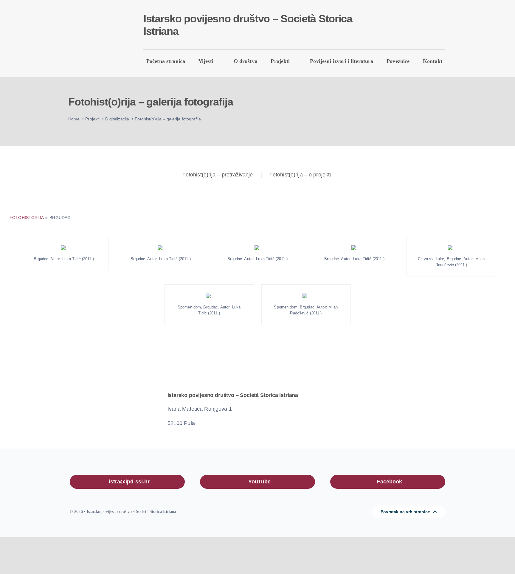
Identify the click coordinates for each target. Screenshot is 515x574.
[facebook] (396, 26)
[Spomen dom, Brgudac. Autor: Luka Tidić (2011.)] (209, 296)
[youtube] (406, 26)
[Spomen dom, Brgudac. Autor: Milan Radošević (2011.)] (306, 296)
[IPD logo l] (95, 28)
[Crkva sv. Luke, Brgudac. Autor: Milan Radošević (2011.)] (451, 247)
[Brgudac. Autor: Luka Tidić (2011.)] (63, 247)
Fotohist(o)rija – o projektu (301, 175)
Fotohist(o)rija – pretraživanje (217, 175)
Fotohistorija (27, 217)
